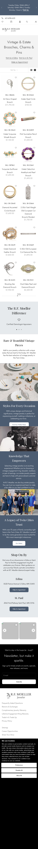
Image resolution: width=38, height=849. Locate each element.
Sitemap (5, 727)
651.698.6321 (10, 18)
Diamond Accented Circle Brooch (9, 209)
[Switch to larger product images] (31, 70)
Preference (19, 765)
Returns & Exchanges (10, 707)
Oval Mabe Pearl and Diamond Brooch (28, 286)
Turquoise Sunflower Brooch (10, 171)
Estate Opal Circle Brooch (28, 101)
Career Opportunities (10, 731)
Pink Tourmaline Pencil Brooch (28, 136)
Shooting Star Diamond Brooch (9, 286)
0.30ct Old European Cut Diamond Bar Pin (28, 250)
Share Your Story (8, 735)
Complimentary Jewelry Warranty (14, 710)
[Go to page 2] (20, 294)
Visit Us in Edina (12, 58)
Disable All (19, 770)
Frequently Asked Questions (12, 703)
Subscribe (19, 682)
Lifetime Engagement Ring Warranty (15, 714)
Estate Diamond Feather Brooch (10, 250)
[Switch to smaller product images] (35, 70)
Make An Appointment (19, 590)
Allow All (19, 775)
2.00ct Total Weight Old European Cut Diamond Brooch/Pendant (28, 212)
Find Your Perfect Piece (19, 425)
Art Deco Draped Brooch (9, 101)
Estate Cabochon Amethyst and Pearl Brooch (28, 172)
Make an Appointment (19, 62)
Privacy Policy (7, 721)
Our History (19, 543)
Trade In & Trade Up (9, 717)
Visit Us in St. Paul (25, 58)
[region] (19, 322)
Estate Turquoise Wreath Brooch (10, 136)
